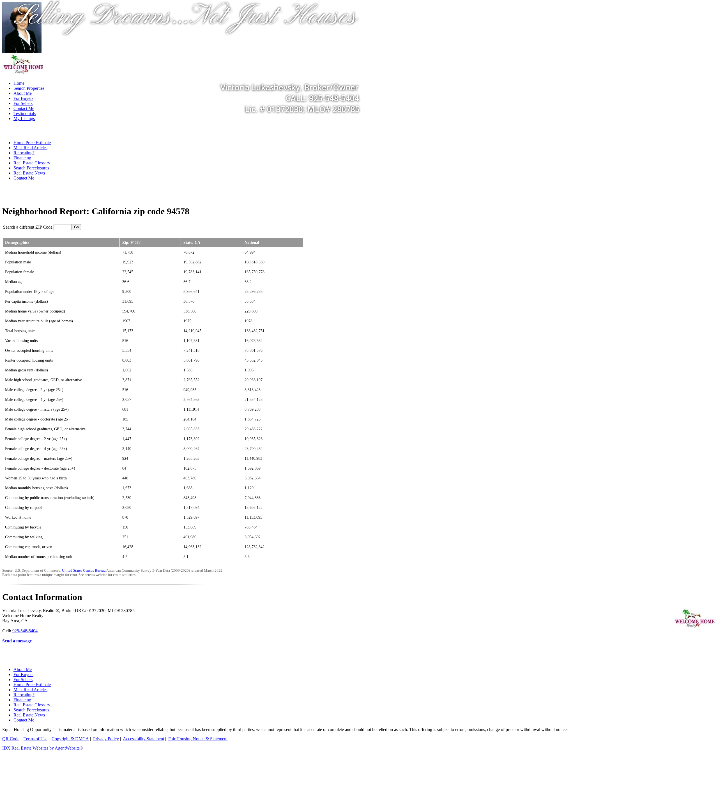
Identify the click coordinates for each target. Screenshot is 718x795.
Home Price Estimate (32, 142)
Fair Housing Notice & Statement (197, 738)
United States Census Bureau (84, 571)
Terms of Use (35, 738)
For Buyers (23, 674)
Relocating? (23, 152)
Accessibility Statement (143, 738)
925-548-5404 (25, 630)
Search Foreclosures (31, 168)
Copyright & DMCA (70, 738)
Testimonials (24, 113)
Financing (22, 157)
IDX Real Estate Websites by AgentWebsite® (42, 748)
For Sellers (23, 679)
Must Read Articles (30, 147)
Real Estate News (29, 173)
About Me (22, 669)
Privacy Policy (106, 738)
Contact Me (23, 108)
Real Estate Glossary (31, 162)
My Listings (24, 118)
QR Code (10, 738)
